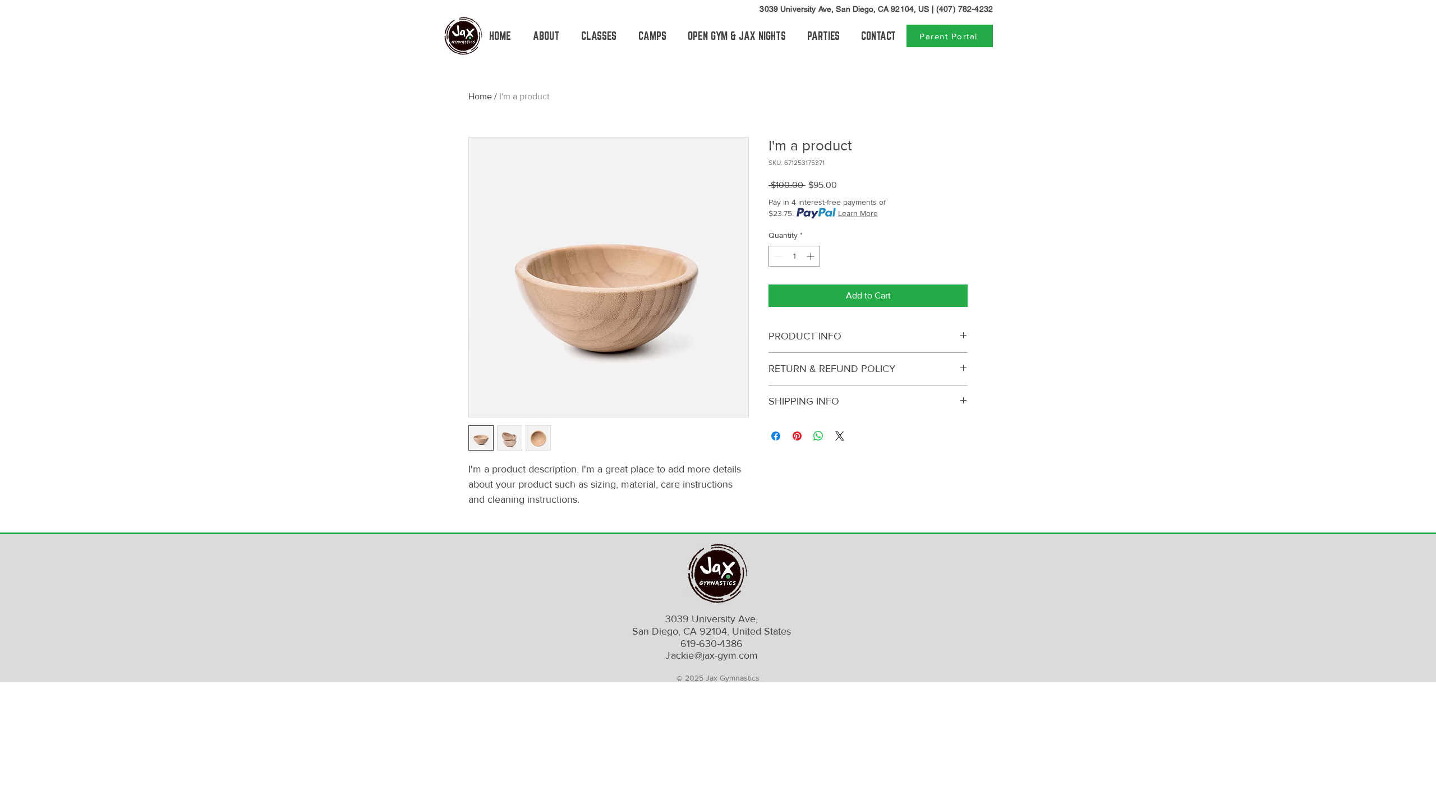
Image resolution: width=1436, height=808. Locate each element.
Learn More (858, 213)
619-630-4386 (711, 643)
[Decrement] (777, 256)
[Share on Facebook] (776, 436)
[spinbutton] (794, 256)
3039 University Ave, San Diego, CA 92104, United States (711, 625)
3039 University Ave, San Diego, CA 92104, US (844, 8)
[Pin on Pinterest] (797, 436)
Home (480, 96)
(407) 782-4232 (964, 8)
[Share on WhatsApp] (818, 436)
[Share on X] (839, 436)
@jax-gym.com (711, 655)
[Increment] (811, 256)
